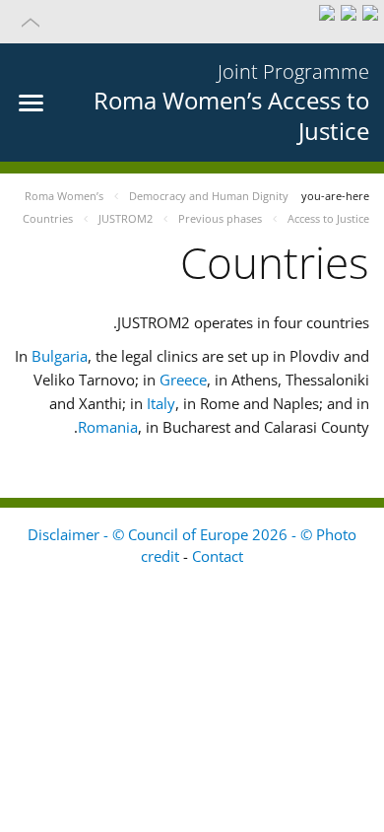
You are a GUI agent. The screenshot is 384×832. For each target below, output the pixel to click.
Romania (108, 427)
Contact (217, 556)
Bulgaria (60, 356)
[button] (192, 21)
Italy (161, 403)
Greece (183, 379)
